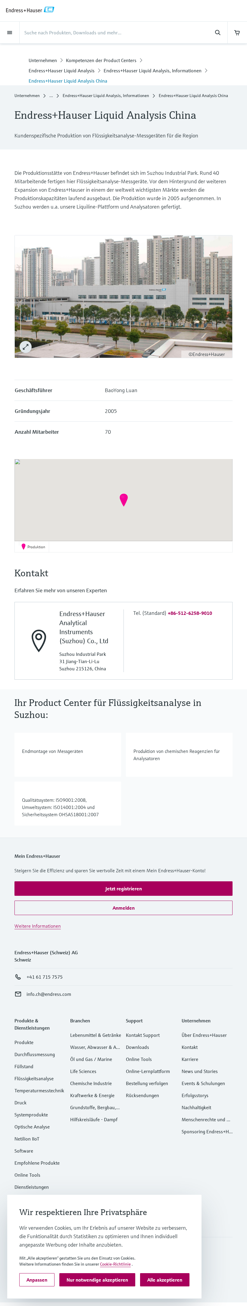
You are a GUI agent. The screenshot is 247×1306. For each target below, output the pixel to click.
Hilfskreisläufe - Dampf (93, 1119)
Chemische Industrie (91, 1083)
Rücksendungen (142, 1095)
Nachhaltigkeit (196, 1107)
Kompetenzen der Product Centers (101, 60)
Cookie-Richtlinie (115, 1264)
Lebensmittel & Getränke (95, 1035)
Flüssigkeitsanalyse (34, 1078)
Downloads (137, 1047)
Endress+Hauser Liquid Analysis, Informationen (153, 71)
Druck (20, 1103)
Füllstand (23, 1066)
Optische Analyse (32, 1127)
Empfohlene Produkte (37, 1163)
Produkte (23, 1042)
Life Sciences (83, 1071)
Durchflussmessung (34, 1054)
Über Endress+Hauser (204, 1035)
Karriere (190, 1059)
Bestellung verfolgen (147, 1083)
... (51, 95)
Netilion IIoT (26, 1139)
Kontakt (190, 1047)
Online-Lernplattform (148, 1071)
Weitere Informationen (37, 926)
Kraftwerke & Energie (92, 1095)
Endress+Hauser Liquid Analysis (62, 71)
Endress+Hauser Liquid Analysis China (68, 81)
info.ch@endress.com (49, 994)
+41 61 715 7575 (45, 977)
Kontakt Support (143, 1035)
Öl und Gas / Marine (91, 1059)
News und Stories (200, 1071)
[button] (123, 500)
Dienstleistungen (31, 1187)
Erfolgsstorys (195, 1095)
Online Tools (27, 1175)
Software (23, 1151)
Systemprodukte (31, 1115)
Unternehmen (43, 60)
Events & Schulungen (203, 1083)
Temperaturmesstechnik (39, 1090)
